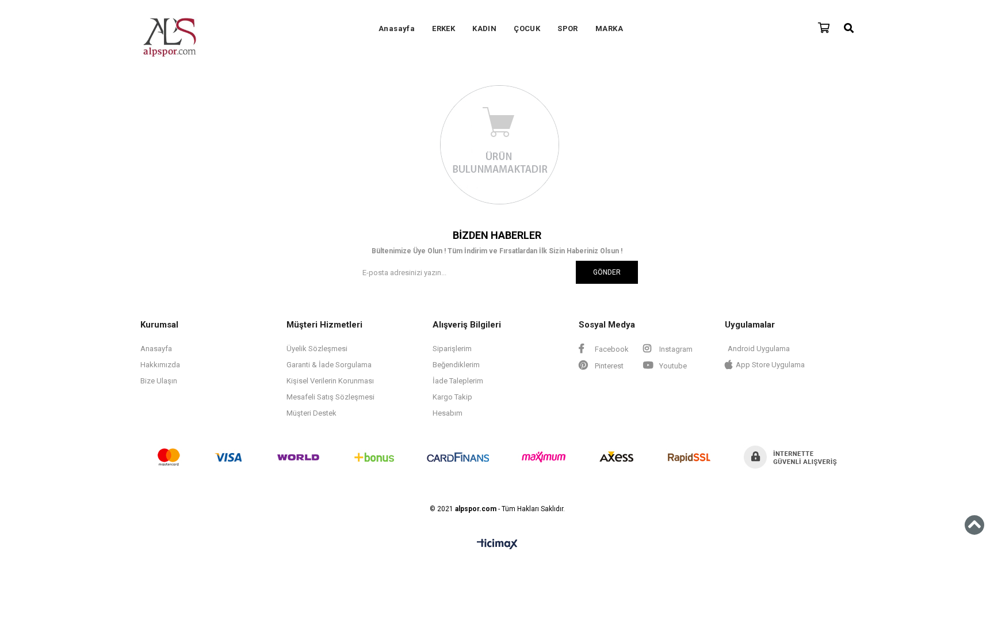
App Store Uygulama (770, 364)
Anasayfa (397, 28)
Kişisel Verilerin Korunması (330, 380)
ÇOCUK (527, 28)
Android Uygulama (759, 348)
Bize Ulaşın (158, 380)
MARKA (609, 28)
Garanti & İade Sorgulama (329, 364)
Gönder (607, 272)
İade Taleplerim (458, 380)
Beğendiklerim (456, 364)
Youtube (672, 366)
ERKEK (443, 28)
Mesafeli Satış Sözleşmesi (330, 397)
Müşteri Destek (311, 413)
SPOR (567, 28)
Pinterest (608, 366)
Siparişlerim (452, 348)
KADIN (484, 28)
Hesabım (447, 413)
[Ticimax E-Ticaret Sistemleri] (497, 544)
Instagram (675, 349)
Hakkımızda (160, 364)
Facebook (611, 349)
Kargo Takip (452, 397)
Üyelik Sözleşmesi (316, 348)
